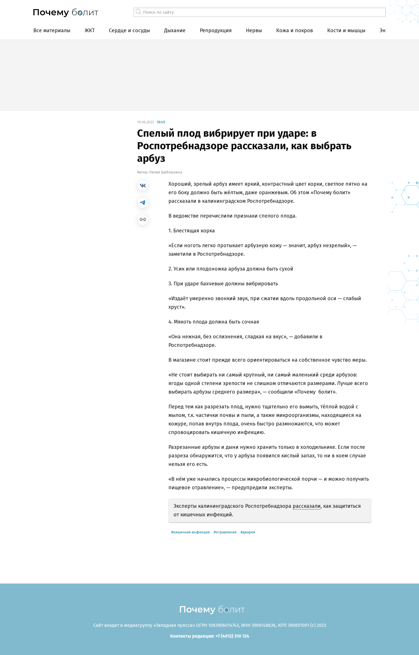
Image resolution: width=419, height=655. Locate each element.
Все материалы (51, 30)
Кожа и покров (294, 30)
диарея (249, 532)
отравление (226, 532)
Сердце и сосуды (129, 30)
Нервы (254, 30)
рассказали (307, 506)
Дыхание (175, 30)
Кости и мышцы (346, 30)
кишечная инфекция (191, 532)
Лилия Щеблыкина (165, 172)
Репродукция (216, 30)
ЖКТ (90, 30)
